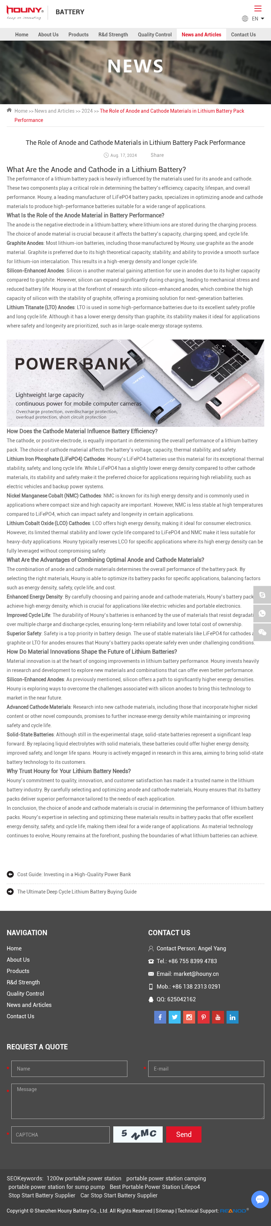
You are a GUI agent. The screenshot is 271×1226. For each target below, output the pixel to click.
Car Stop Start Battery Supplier (119, 1195)
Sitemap (165, 1211)
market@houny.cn (196, 974)
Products (78, 34)
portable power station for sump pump (56, 1187)
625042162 (181, 999)
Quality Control (155, 34)
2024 (87, 111)
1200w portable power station (84, 1178)
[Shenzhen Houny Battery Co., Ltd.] (25, 12)
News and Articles (201, 34)
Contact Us (243, 34)
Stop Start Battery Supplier (42, 1195)
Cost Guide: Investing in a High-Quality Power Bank (74, 874)
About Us (48, 34)
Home (21, 34)
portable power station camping (166, 1178)
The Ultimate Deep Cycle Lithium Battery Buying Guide (77, 892)
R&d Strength (113, 34)
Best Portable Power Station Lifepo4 (155, 1187)
